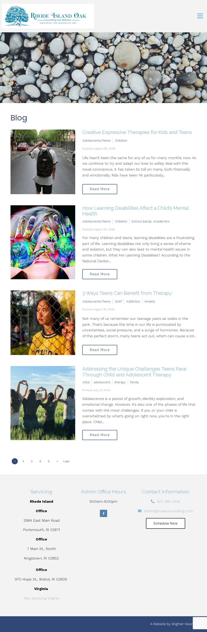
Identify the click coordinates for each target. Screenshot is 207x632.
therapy (120, 382)
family (134, 382)
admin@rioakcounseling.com (168, 511)
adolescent (102, 382)
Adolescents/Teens (96, 140)
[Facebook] (103, 513)
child (85, 382)
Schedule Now (165, 523)
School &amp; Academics (150, 221)
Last (66, 461)
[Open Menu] (200, 16)
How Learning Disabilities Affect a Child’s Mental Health (135, 211)
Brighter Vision (182, 624)
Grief (118, 301)
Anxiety (150, 301)
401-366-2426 (168, 501)
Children (121, 140)
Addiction (133, 301)
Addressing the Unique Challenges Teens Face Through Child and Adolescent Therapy (134, 372)
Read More (100, 189)
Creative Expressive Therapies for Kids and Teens (137, 132)
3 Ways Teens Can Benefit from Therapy (127, 293)
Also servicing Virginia (41, 598)
